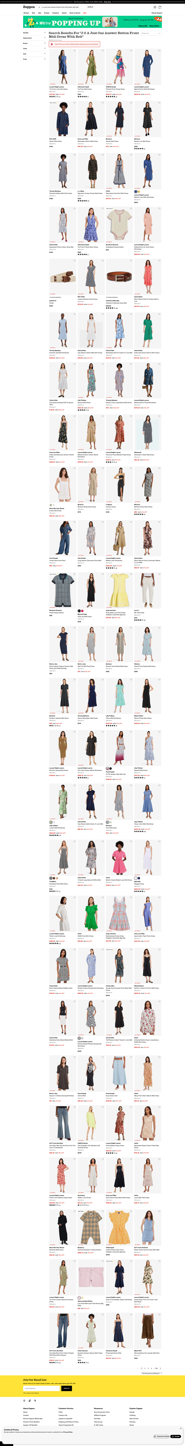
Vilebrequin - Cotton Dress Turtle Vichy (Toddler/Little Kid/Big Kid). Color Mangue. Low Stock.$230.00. (119, 1232)
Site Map (97, 1418)
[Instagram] (24, 1400)
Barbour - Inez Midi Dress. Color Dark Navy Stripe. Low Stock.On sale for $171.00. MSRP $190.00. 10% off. (119, 810)
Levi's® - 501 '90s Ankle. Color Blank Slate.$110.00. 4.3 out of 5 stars (147, 597)
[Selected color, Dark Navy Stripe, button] (107, 822)
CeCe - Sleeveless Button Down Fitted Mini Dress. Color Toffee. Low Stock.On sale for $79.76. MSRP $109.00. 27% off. (147, 1129)
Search (90, 7)
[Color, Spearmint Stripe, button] (110, 822)
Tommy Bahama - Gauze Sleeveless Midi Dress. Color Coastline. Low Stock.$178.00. (91, 702)
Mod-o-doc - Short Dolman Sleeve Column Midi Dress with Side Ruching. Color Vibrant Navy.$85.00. (63, 650)
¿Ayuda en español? (65, 1418)
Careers (26, 1415)
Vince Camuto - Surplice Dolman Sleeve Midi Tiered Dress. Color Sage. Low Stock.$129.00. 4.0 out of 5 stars (91, 1338)
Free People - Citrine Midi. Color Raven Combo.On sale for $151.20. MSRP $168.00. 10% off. (91, 1078)
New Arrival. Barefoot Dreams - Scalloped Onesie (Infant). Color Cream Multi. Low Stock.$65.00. (119, 231)
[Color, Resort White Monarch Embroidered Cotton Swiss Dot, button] (54, 822)
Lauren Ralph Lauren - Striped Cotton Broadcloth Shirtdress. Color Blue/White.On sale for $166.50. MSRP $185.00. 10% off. (91, 972)
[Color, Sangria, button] (82, 610)
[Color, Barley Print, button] (57, 878)
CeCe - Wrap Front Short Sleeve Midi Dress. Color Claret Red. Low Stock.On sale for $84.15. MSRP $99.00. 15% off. (147, 1078)
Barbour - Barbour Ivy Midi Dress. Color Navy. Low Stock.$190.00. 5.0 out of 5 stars (147, 125)
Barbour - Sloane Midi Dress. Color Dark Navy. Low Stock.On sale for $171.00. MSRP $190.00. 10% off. (119, 125)
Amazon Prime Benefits (31, 1422)
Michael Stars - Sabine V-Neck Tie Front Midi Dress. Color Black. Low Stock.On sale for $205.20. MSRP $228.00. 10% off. (147, 972)
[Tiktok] (30, 1400)
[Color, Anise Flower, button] (82, 1297)
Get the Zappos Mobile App (32, 1418)
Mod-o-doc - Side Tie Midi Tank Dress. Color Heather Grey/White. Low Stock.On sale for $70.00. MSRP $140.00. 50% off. (91, 650)
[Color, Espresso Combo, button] (110, 768)
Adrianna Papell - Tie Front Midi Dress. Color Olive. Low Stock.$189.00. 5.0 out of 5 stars (91, 73)
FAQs (60, 1412)
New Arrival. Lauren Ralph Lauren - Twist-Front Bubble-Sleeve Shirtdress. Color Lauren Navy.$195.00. (119, 1284)
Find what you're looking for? (151, 1373)
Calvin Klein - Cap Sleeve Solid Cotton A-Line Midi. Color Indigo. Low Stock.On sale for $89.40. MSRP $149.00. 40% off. (91, 810)
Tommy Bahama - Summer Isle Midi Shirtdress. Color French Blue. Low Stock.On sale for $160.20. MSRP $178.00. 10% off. (63, 335)
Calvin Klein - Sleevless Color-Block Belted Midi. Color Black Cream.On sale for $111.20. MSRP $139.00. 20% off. (63, 1026)
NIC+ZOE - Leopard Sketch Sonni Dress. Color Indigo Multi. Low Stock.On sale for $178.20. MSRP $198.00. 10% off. (91, 284)
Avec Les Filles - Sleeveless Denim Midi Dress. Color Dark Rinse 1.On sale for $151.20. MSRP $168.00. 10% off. (91, 125)
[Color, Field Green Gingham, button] (50, 505)
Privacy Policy (67, 1432)
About (25, 1412)
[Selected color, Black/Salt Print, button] (50, 878)
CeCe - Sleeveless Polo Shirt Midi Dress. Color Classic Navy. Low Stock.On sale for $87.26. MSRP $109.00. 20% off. (119, 178)
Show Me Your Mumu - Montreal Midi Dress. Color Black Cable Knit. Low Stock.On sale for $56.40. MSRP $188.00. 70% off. (63, 1232)
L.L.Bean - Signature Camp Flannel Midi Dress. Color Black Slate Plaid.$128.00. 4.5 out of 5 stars (91, 178)
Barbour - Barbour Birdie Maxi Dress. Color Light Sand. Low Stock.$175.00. (91, 491)
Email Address (30, 1388)
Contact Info (63, 1415)
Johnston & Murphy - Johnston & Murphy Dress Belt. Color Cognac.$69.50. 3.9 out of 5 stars (119, 284)
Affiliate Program (100, 1415)
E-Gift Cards (98, 1425)
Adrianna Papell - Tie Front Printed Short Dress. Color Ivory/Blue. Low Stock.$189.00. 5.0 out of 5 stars (91, 231)
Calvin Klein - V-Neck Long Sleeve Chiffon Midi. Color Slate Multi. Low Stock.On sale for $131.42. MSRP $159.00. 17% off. (91, 866)
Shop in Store (154, 26)
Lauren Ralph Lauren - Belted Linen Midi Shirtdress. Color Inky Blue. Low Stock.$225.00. (147, 178)
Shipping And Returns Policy (69, 1422)
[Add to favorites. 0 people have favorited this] (74, 50)
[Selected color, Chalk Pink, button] (79, 1297)
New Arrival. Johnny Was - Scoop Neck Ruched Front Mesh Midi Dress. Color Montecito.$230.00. (119, 972)
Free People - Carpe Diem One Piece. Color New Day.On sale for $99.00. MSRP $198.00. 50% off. (63, 544)
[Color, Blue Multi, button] (82, 1038)
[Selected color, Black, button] (79, 610)
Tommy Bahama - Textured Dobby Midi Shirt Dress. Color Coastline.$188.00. (63, 178)
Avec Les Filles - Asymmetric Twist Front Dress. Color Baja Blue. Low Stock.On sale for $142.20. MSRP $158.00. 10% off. (147, 920)
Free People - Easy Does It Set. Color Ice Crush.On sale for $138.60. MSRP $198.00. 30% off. (119, 1078)
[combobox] (61, 7)
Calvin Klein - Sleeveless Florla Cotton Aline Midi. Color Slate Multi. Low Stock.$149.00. (63, 231)
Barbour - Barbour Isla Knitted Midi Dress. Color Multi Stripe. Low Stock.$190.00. (119, 650)
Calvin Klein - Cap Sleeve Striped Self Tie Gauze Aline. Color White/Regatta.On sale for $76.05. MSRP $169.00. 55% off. (63, 386)
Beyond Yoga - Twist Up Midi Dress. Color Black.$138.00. (91, 597)
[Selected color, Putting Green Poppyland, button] (50, 822)
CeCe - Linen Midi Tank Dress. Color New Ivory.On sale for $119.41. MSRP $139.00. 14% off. (147, 1181)
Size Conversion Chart (102, 1412)
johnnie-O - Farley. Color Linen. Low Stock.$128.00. (63, 284)
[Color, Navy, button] (138, 878)
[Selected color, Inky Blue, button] (135, 191)
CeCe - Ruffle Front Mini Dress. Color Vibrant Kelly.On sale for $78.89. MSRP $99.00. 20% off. (91, 920)
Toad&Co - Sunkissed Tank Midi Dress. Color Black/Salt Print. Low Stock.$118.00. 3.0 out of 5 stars (63, 866)
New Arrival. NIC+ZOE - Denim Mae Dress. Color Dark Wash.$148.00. (63, 125)
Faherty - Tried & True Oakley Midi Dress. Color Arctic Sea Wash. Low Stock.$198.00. (147, 650)
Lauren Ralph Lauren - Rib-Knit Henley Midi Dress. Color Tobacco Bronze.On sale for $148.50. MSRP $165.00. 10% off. (63, 755)
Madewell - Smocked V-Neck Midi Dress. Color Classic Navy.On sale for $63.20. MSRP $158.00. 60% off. (147, 438)
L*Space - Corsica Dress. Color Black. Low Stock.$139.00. (119, 491)
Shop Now (107, 2)
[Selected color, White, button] (135, 878)
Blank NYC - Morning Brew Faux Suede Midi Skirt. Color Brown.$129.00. (147, 1338)
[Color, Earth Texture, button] (54, 878)
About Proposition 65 (66, 1425)
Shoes (132, 1425)
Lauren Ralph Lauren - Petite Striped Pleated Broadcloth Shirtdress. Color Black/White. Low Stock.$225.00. (91, 1026)
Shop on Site (142, 26)
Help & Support (156, 13)
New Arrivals (134, 1418)
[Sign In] (155, 7)
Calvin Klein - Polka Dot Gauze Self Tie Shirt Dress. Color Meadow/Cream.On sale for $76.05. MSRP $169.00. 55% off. (147, 335)
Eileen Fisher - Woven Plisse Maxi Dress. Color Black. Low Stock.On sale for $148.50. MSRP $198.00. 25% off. (147, 702)
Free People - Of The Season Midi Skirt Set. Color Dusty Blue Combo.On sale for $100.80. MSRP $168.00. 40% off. (119, 755)
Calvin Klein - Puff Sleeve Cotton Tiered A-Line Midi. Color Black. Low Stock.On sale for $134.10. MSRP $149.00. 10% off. (119, 1026)
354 (156, 1368)
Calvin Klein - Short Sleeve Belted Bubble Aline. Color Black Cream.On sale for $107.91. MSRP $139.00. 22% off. (63, 972)
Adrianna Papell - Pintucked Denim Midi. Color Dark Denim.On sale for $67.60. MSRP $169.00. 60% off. (119, 1338)
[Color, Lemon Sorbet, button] (138, 191)
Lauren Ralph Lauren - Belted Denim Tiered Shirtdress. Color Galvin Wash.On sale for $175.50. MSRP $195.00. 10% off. (147, 386)
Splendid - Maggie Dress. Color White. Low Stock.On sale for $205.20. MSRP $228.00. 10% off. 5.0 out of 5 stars (147, 866)
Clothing (132, 1415)
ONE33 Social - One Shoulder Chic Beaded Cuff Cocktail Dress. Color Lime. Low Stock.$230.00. (91, 1129)
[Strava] (35, 1400)
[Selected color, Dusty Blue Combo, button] (107, 768)
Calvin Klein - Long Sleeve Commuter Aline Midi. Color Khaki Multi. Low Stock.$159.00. (91, 544)
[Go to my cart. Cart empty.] (160, 7)
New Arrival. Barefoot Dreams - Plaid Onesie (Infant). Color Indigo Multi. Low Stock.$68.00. (63, 597)
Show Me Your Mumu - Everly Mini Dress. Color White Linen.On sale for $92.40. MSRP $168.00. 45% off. (63, 491)
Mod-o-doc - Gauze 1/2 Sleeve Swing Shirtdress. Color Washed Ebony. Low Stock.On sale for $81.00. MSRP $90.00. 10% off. (63, 1078)
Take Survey (98, 1422)
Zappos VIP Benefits (30, 1425)
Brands (132, 1412)
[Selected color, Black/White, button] (79, 1038)
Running (132, 1422)
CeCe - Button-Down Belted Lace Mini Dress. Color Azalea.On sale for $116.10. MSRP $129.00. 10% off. (119, 866)
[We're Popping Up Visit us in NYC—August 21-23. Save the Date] (92, 22)
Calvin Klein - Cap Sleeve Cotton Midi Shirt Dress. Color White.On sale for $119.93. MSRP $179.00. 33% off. (91, 335)
